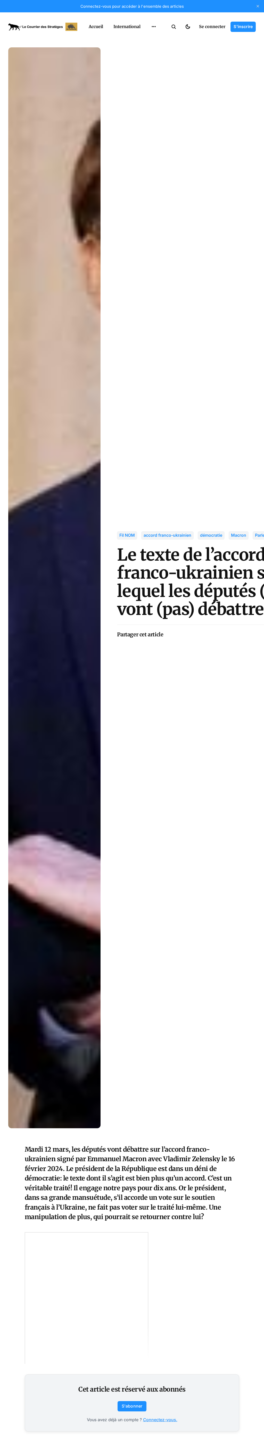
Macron (238, 535)
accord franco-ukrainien (167, 535)
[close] (258, 6)
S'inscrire (243, 26)
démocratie (211, 535)
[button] (174, 26)
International (127, 26)
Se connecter (212, 26)
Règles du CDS (154, 78)
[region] (154, 26)
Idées (146, 48)
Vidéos (147, 68)
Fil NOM (127, 535)
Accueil (96, 26)
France (147, 38)
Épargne (148, 58)
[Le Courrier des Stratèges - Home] (42, 27)
